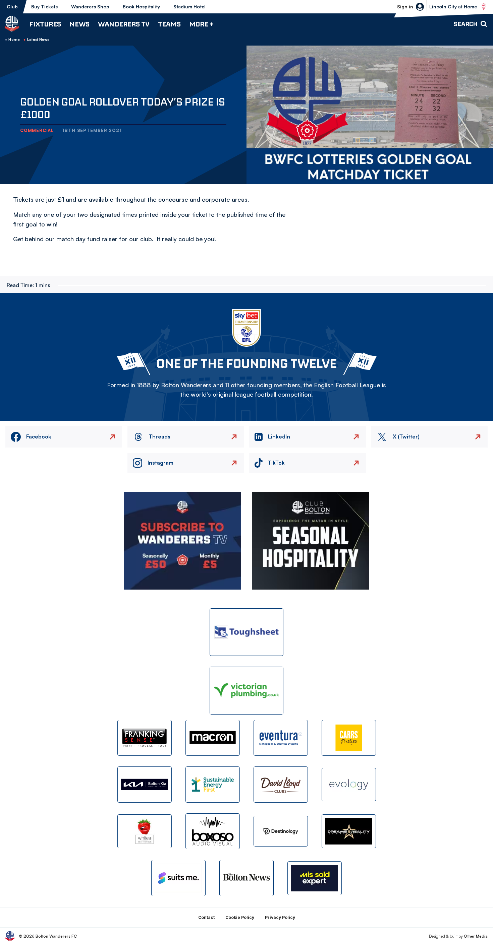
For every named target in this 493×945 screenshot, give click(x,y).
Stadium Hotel (189, 6)
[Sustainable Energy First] (212, 784)
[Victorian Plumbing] (246, 691)
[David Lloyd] (281, 784)
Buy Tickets (44, 6)
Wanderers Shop (90, 6)
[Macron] (212, 738)
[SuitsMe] (178, 878)
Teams (169, 24)
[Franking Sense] (144, 738)
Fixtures (45, 24)
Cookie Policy (239, 917)
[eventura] (281, 738)
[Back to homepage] (11, 23)
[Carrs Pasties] (349, 738)
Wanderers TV (124, 24)
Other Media (476, 936)
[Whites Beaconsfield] (144, 831)
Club (12, 6)
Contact (206, 917)
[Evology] (349, 785)
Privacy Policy (280, 917)
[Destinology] (281, 831)
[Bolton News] (246, 878)
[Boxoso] (212, 831)
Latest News (38, 39)
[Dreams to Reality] (349, 831)
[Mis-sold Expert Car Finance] (314, 878)
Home (14, 39)
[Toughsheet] (246, 632)
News (79, 24)
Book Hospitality (141, 6)
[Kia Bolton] (144, 784)
